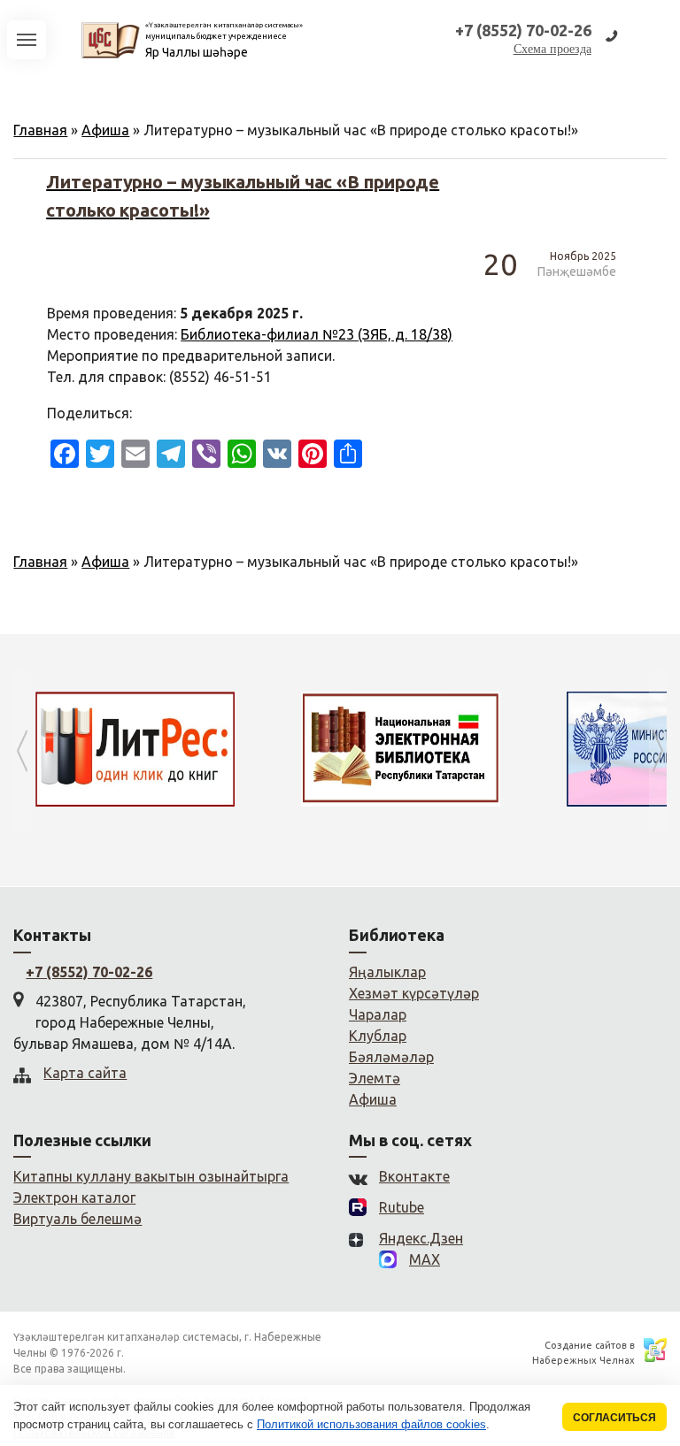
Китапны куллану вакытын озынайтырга (151, 1176)
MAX (424, 1259)
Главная (40, 130)
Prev (22, 751)
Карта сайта (85, 1073)
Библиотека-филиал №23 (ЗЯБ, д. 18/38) (316, 334)
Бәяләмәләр (391, 1057)
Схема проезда (552, 49)
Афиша (105, 130)
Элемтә (374, 1078)
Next (658, 751)
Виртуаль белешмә (77, 1219)
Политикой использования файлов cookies (371, 1424)
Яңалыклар (387, 972)
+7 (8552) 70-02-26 (89, 972)
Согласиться (614, 1417)
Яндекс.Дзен (421, 1238)
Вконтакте (414, 1176)
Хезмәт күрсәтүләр (414, 993)
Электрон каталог (74, 1197)
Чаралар (377, 1014)
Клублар (377, 1036)
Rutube (401, 1207)
